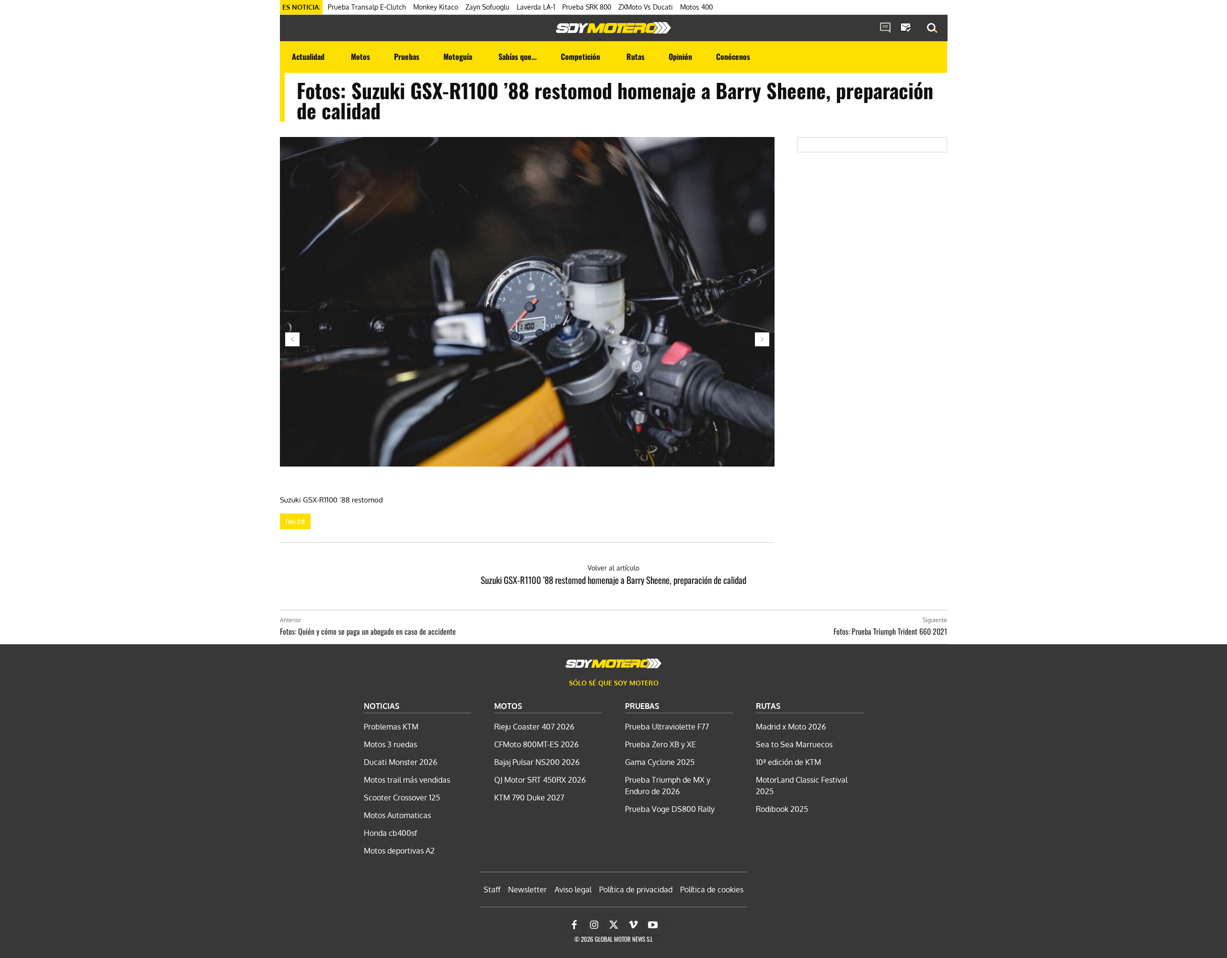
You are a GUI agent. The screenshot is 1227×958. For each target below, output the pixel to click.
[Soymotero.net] (613, 28)
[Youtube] (652, 925)
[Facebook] (574, 925)
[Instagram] (593, 925)
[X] (613, 925)
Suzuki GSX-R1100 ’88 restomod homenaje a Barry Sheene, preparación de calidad (613, 579)
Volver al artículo (613, 568)
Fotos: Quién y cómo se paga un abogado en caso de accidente (368, 631)
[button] (932, 28)
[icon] (885, 28)
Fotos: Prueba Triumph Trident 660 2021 (890, 631)
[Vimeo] (633, 925)
